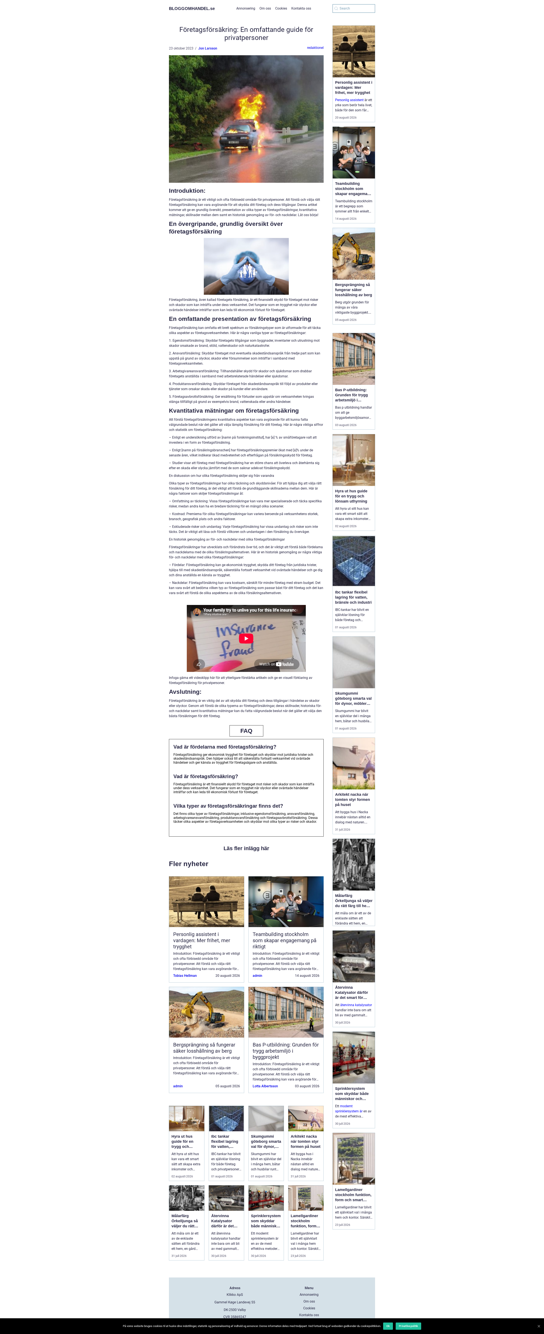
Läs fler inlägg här (246, 848)
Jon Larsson (207, 48)
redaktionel (315, 48)
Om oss (265, 8)
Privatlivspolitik (408, 1326)
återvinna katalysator (356, 1005)
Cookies (281, 8)
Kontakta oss (301, 8)
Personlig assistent (349, 100)
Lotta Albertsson (265, 1086)
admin (257, 976)
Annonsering (245, 8)
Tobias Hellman (185, 976)
